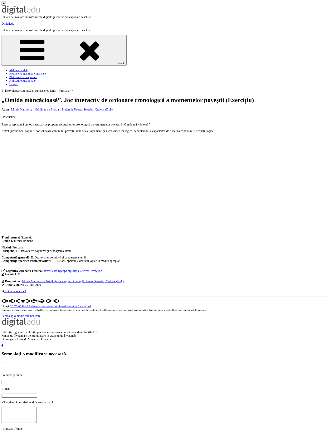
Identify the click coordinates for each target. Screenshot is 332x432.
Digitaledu (8, 23)
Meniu (121, 63)
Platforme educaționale (23, 77)
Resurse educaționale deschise (27, 73)
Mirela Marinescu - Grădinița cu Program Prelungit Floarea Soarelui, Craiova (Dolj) (62, 109)
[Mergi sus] (4, 4)
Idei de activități (18, 70)
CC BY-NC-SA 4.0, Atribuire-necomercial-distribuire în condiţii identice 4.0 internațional (50, 306)
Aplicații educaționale (22, 80)
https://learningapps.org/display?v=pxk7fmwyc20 (73, 270)
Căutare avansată (15, 291)
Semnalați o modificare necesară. (21, 315)
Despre (13, 84)
